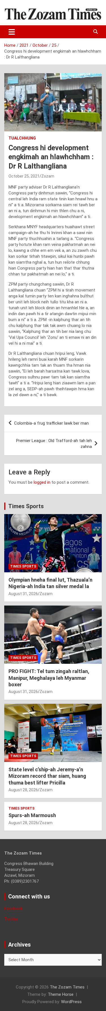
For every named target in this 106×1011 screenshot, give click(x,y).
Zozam (47, 176)
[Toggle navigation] (11, 31)
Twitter (11, 919)
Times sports (23, 566)
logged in (42, 482)
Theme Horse (60, 994)
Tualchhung (22, 138)
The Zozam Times (67, 987)
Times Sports (26, 506)
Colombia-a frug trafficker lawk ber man (51, 423)
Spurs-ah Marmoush (32, 815)
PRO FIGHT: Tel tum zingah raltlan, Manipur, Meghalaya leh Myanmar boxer (48, 677)
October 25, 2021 (24, 176)
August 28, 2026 (23, 790)
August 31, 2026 (23, 593)
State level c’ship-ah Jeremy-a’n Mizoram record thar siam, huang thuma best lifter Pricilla (47, 776)
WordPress (71, 1001)
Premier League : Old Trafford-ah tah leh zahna (54, 443)
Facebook (13, 908)
